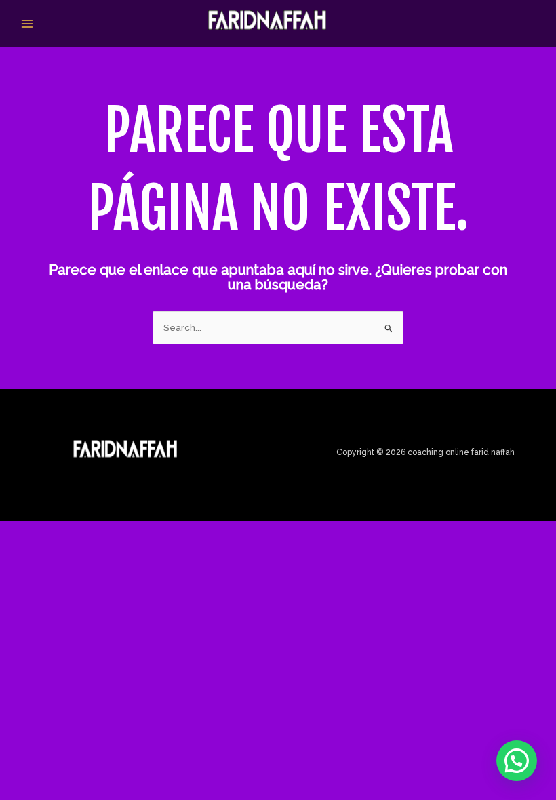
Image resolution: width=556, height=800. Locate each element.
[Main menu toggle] (27, 23)
